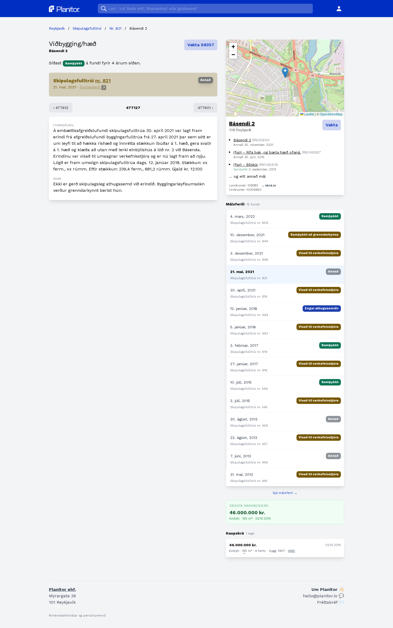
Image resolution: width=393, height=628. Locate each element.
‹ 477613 (60, 108)
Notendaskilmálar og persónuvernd (77, 615)
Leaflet (308, 114)
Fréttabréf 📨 (330, 602)
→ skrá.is (268, 185)
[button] (285, 72)
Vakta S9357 (200, 44)
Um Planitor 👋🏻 (327, 589)
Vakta (332, 124)
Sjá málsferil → (285, 493)
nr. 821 (103, 80)
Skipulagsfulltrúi (87, 28)
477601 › (205, 108)
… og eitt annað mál (247, 176)
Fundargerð (90, 87)
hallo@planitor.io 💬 (323, 595)
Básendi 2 (242, 123)
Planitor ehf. (62, 589)
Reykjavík (57, 28)
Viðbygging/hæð (73, 44)
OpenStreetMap (331, 114)
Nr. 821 (115, 28)
